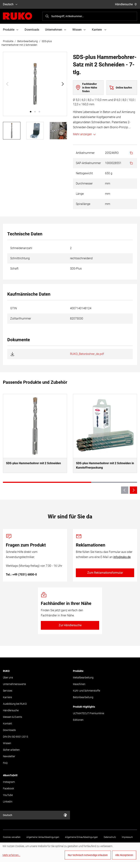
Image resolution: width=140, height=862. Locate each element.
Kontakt (7, 723)
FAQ (5, 762)
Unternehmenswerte (14, 684)
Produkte (8, 41)
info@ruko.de (122, 557)
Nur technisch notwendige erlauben (88, 855)
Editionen (78, 719)
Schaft (14, 268)
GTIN (13, 308)
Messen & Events (12, 716)
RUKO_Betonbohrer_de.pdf (87, 354)
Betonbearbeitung (27, 41)
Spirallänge (83, 204)
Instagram (9, 781)
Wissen (7, 743)
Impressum (127, 837)
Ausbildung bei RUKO (15, 703)
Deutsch (8, 4)
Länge (80, 193)
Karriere (7, 697)
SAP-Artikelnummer (88, 163)
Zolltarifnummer (20, 318)
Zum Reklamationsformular (105, 572)
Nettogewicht (84, 173)
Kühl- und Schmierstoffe (86, 690)
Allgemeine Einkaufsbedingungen (81, 837)
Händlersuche (124, 4)
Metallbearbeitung (83, 677)
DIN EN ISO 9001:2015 (15, 736)
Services (7, 690)
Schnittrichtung (20, 258)
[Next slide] (62, 84)
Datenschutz (110, 837)
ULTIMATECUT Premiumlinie (88, 713)
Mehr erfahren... (11, 855)
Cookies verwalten (12, 837)
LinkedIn (7, 801)
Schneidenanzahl (21, 248)
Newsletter (9, 756)
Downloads (32, 29)
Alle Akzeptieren (124, 855)
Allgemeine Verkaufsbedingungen (42, 837)
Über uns (8, 677)
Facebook (8, 788)
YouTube (8, 795)
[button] (30, 111)
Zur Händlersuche (70, 625)
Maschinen (79, 684)
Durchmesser (84, 183)
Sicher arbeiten (11, 749)
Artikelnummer (85, 153)
